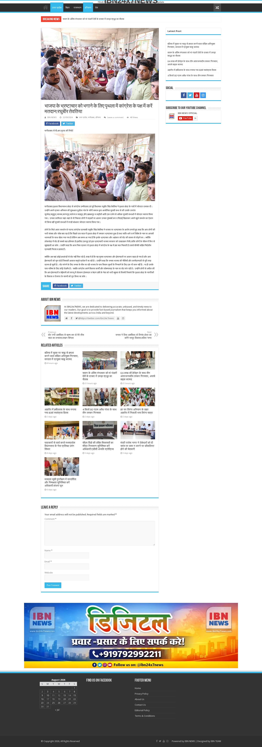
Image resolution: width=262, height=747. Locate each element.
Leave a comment (115, 117)
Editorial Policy (142, 710)
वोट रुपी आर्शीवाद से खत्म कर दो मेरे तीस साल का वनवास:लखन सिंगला (66, 335)
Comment (50, 519)
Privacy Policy (141, 693)
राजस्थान (77, 7)
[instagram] (203, 95)
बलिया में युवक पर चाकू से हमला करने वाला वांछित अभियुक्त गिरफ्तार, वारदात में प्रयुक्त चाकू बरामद (61, 356)
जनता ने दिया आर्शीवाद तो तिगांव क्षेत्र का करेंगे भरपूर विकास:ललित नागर (133, 335)
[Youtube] (196, 95)
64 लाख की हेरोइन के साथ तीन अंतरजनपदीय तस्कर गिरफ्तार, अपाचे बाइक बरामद (96, 19)
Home (45, 7)
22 (74, 699)
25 (53, 703)
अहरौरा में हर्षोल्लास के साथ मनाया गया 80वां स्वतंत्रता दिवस (60, 411)
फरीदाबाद (91, 117)
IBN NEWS (51, 117)
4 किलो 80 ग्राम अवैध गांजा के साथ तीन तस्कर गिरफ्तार (100, 411)
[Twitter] (190, 95)
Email (48, 561)
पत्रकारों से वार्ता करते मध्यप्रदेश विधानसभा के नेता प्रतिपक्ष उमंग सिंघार (60, 446)
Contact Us (140, 704)
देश (96, 7)
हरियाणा (88, 7)
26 (59, 703)
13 (64, 695)
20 (64, 699)
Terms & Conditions (145, 716)
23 (42, 703)
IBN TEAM (216, 741)
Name (48, 550)
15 (74, 695)
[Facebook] (184, 95)
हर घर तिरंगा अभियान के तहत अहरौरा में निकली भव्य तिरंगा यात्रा (136, 411)
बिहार (67, 7)
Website (49, 572)
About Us (139, 699)
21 (69, 699)
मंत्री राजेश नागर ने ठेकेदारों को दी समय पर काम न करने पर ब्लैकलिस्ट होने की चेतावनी (137, 446)
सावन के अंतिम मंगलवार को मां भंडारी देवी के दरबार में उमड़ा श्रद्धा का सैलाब (100, 376)
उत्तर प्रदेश (56, 7)
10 (48, 695)
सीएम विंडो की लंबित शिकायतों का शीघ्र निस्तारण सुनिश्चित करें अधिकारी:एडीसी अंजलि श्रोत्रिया (98, 446)
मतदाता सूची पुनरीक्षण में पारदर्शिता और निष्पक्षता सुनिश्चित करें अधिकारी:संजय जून (60, 482)
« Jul (57, 709)
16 (42, 699)
